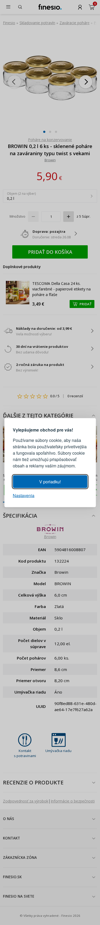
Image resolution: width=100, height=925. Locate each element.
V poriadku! (50, 481)
